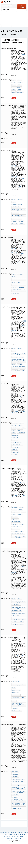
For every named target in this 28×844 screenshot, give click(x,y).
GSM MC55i (15, 213)
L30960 (14, 221)
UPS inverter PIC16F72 (18, 781)
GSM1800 (14, 223)
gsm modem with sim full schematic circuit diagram (18, 361)
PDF (14, 98)
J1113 (13, 430)
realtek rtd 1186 (16, 808)
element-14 (15, 771)
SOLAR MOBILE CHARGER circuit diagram (19, 367)
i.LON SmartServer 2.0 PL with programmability (18, 704)
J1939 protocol (16, 526)
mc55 (13, 89)
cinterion (20, 92)
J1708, (13, 412)
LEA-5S (21, 524)
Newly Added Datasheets (8, 832)
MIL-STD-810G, (16, 428)
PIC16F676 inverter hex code (18, 784)
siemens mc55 (16, 695)
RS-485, (23, 411)
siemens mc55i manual (18, 613)
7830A (13, 364)
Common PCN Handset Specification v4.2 (19, 618)
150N (13, 92)
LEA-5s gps (15, 437)
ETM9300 (14, 708)
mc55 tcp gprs (16, 206)
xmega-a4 (14, 797)
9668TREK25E (15, 447)
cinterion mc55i (16, 87)
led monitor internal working (19, 537)
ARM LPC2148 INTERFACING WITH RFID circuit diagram (18, 804)
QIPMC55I (14, 357)
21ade (13, 85)
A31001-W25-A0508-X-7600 (18, 279)
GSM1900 (21, 223)
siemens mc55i (16, 604)
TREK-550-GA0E (16, 521)
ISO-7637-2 (15, 452)
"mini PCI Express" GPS (18, 533)
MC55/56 (14, 177)
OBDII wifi (14, 449)
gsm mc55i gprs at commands (18, 210)
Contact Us (10, 838)
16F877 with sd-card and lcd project (18, 788)
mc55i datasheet (16, 710)
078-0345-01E (21, 655)
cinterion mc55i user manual (18, 354)
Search (22, 7)
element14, (15, 776)
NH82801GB (15, 794)
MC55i (23, 55)
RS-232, (17, 411)
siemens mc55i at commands (18, 608)
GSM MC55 (15, 285)
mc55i (19, 85)
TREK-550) (14, 517)
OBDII (21, 531)
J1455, (23, 428)
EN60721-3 (15, 440)
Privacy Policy (23, 832)
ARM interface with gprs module (18, 216)
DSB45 (21, 357)
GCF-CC (22, 370)
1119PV (14, 351)
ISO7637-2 (14, 454)
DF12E (13, 82)
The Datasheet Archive (6, 2)
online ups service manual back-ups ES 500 (18, 800)
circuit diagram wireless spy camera (18, 792)
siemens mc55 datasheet (18, 698)
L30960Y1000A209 (17, 204)
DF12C (19, 80)
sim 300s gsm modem (17, 621)
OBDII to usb (15, 529)
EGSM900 (21, 221)
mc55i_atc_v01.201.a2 (17, 624)
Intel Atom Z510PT (17, 444)
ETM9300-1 (15, 692)
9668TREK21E (21, 432)
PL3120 (14, 701)
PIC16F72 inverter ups (18, 779)
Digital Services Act (18, 836)
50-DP (19, 89)
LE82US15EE (15, 435)
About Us (18, 838)
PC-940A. (20, 82)
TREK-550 (22, 397)
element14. (15, 774)
